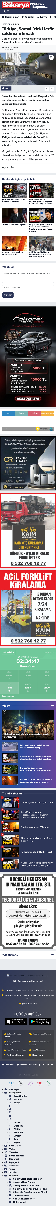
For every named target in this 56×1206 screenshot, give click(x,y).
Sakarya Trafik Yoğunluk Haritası (40, 1043)
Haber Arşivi (37, 1055)
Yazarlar (29, 17)
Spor (16, 1139)
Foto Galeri (15, 1146)
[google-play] (40, 1022)
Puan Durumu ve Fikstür (16, 1050)
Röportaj (14, 1159)
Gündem (18, 1126)
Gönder (8, 295)
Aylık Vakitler (9, 696)
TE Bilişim (34, 1075)
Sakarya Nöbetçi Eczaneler (12, 1035)
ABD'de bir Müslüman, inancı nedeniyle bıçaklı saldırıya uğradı (40, 254)
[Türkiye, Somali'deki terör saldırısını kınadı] (28, 69)
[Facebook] (16, 1014)
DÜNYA (16, 24)
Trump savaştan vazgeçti (14, 225)
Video (12, 1149)
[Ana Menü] (8, 11)
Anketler (13, 1166)
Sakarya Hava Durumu (42, 1034)
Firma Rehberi (16, 1156)
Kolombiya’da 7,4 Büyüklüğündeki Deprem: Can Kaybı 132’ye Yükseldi (40, 202)
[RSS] (40, 1014)
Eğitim (16, 1129)
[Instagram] (26, 1014)
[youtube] (39, 1083)
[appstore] (15, 1022)
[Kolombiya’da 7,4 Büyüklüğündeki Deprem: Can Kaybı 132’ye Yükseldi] (41, 190)
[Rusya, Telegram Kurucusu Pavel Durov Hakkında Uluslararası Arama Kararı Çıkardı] (41, 216)
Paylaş (7, 88)
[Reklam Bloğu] (28, 356)
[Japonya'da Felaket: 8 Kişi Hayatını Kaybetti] (14, 190)
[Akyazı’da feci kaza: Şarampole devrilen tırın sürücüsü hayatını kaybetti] (10, 758)
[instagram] (30, 1083)
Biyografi (14, 1162)
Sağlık (16, 1142)
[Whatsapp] (35, 1014)
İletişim (13, 1172)
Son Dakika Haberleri (15, 1055)
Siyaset (17, 1136)
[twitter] (21, 1083)
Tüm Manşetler (38, 1050)
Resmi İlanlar (12, 17)
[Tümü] (52, 955)
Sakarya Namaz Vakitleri (12, 1043)
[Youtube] (30, 1014)
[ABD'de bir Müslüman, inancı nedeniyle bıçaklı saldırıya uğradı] (41, 243)
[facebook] (11, 1083)
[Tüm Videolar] (52, 706)
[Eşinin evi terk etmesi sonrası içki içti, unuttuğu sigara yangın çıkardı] (10, 781)
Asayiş (16, 1122)
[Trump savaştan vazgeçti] (14, 216)
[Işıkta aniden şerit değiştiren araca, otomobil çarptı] (10, 746)
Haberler (6, 24)
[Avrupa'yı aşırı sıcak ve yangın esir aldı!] (14, 243)
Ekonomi (18, 1132)
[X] (21, 1014)
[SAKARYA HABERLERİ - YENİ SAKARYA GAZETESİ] (25, 5)
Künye (43, 17)
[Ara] (4, 11)
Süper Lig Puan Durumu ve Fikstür (30, 1192)
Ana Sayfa (14, 1089)
